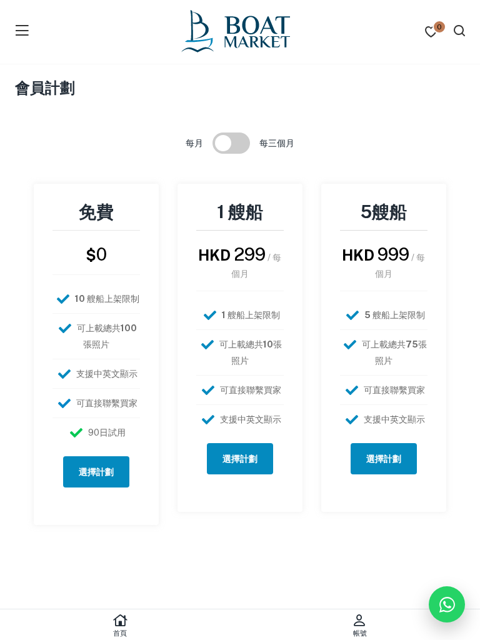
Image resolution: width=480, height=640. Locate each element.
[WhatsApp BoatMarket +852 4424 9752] (447, 604)
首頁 (120, 633)
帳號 (360, 633)
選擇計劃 (96, 472)
